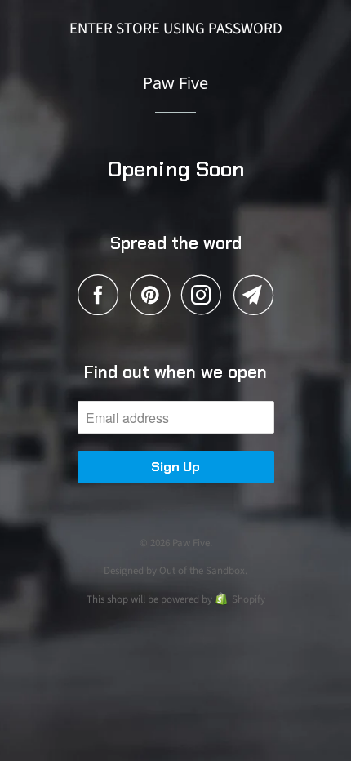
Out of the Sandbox (202, 570)
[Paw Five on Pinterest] (154, 294)
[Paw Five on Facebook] (102, 294)
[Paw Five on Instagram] (205, 294)
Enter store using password (175, 29)
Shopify (248, 599)
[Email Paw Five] (253, 294)
